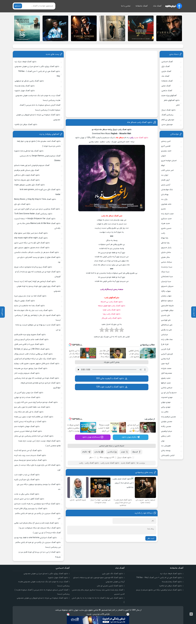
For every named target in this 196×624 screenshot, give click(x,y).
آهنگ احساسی (167, 61)
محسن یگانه (166, 426)
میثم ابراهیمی (166, 431)
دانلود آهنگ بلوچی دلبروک (24, 300)
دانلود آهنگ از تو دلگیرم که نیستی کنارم (30, 421)
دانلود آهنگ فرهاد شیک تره (25, 61)
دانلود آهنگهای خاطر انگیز (172, 102)
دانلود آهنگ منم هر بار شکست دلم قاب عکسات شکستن (36, 252)
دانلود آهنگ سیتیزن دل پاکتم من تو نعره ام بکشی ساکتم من (37, 515)
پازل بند (164, 199)
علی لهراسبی (166, 320)
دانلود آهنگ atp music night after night (31, 238)
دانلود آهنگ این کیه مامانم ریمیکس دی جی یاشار (33, 436)
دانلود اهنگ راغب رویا (111, 314)
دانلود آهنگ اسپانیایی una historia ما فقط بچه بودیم (35, 537)
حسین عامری (166, 228)
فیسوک (135, 452)
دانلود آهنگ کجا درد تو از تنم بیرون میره (30, 296)
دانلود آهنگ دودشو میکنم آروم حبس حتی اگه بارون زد (36, 402)
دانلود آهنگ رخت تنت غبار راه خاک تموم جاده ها (33, 310)
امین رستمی (166, 141)
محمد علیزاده (166, 368)
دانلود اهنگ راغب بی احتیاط (112, 302)
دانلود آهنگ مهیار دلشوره (25, 90)
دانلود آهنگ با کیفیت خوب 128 (110, 387)
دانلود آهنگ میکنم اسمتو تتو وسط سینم (30, 460)
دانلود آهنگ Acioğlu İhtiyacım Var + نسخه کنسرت (34, 218)
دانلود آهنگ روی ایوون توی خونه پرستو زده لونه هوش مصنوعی (38, 288)
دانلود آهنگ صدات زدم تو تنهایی (27, 397)
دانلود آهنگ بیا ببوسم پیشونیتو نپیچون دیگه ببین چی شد (38, 486)
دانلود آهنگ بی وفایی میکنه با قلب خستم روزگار (33, 354)
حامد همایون (166, 204)
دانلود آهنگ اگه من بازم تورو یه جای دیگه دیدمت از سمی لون (37, 467)
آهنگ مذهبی (166, 90)
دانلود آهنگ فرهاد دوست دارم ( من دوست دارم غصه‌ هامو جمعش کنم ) (39, 443)
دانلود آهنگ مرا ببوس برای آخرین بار (28, 392)
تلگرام (84, 452)
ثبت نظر (150, 538)
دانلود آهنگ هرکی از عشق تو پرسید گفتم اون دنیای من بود (38, 259)
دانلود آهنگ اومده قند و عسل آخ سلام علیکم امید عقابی (36, 523)
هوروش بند (166, 445)
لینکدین (110, 452)
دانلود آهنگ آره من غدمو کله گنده (28, 450)
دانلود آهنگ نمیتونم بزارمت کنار (27, 373)
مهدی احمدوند (167, 397)
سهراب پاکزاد (166, 291)
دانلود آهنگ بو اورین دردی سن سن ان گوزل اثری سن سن (37, 209)
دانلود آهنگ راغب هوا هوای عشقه (111, 305)
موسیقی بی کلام (167, 119)
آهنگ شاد (157, 6)
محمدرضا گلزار (166, 373)
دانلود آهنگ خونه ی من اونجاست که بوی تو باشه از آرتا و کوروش (37, 274)
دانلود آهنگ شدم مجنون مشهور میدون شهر (31, 247)
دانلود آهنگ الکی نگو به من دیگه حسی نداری (32, 243)
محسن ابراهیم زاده (168, 417)
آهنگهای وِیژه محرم (169, 95)
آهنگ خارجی (166, 71)
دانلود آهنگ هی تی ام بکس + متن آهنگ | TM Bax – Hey (39, 73)
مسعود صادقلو (167, 300)
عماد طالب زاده (167, 339)
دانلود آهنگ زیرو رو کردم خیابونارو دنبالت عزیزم (33, 267)
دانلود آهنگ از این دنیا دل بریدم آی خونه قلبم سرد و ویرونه (39, 554)
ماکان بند (164, 412)
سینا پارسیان (166, 281)
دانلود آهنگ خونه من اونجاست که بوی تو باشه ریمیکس (36, 378)
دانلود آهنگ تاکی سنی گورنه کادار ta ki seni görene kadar (40, 192)
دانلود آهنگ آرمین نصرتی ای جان (110, 586)
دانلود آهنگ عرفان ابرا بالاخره (26, 124)
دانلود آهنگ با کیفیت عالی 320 (110, 378)
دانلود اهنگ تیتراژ (124, 457)
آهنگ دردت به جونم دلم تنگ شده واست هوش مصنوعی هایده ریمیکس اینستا (37, 98)
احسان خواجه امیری (169, 160)
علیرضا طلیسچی (167, 305)
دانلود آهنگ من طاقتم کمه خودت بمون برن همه (33, 417)
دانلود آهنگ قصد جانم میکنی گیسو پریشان (31, 339)
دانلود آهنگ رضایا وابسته (25, 86)
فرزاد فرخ (164, 344)
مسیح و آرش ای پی (169, 392)
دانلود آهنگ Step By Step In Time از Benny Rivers (35, 199)
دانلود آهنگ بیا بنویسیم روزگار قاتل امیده (30, 508)
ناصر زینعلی (166, 436)
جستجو (18, 6)
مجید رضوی (165, 378)
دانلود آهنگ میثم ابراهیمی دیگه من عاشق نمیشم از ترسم (159, 590)
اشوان (163, 156)
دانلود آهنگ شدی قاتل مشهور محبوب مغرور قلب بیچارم (36, 363)
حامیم (163, 209)
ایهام (163, 165)
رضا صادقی (165, 243)
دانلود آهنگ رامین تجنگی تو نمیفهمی (29, 81)
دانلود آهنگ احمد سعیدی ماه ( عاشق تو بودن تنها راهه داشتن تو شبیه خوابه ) (39, 143)
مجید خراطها (166, 383)
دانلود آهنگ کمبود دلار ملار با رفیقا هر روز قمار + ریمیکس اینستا (37, 317)
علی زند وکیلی (166, 330)
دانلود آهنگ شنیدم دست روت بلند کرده (30, 455)
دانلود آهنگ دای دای (22, 204)
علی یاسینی (165, 315)
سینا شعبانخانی (167, 276)
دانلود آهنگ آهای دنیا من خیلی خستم (29, 499)
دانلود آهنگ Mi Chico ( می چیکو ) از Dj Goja (32, 349)
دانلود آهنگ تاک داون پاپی (112, 573)
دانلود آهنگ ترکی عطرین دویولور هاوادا (29, 185)
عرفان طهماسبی (167, 310)
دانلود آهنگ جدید (141, 137)
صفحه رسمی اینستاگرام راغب (111, 289)
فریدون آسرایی (167, 354)
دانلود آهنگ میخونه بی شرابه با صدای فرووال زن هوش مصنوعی (38, 117)
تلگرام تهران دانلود (129, 437)
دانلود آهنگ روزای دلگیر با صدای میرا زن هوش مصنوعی (37, 66)
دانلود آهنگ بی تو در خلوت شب (27, 474)
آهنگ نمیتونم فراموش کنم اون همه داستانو (31, 165)
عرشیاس (164, 334)
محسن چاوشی (166, 421)
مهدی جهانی (166, 402)
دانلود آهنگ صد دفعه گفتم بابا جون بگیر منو (32, 407)
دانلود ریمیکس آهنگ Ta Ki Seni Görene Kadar (33, 213)
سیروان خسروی (167, 286)
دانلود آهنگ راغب (92, 463)
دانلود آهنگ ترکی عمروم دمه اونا (27, 180)
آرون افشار (165, 180)
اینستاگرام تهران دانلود (91, 437)
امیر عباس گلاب (167, 170)
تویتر (123, 452)
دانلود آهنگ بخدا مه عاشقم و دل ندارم (29, 305)
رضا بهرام (164, 238)
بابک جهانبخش (167, 189)
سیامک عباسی (166, 262)
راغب (131, 137)
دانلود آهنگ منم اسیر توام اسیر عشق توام (31, 233)
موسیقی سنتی (167, 124)
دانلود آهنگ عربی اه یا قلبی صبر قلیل (29, 344)
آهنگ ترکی (165, 66)
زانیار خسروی (166, 247)
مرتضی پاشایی (166, 387)
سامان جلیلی (166, 252)
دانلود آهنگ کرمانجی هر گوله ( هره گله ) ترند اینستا (35, 281)
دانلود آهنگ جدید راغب (110, 463)
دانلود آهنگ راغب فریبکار (112, 318)
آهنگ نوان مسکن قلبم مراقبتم (26, 170)
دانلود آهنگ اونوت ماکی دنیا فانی (27, 175)
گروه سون (165, 363)
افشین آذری (165, 146)
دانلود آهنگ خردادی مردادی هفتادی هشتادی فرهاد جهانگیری (40, 385)
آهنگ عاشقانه (142, 6)
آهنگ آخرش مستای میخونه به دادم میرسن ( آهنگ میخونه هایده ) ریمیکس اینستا (40, 107)
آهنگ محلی (166, 86)
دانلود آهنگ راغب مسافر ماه (139, 122)
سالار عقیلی (165, 257)
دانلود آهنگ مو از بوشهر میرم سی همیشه (30, 368)
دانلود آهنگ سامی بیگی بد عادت (26, 494)
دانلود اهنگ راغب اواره (112, 310)
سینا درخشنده (166, 267)
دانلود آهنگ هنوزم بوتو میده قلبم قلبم (30, 334)
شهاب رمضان (166, 296)
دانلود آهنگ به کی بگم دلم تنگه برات (28, 412)
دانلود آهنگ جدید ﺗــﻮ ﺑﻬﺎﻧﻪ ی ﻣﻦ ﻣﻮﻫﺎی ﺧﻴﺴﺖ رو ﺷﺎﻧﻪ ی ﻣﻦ (37, 327)
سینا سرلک (165, 272)
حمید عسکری (166, 218)
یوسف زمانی (166, 450)
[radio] (121, 330)
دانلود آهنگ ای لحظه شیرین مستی (28, 431)
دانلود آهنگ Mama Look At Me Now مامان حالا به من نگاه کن (38, 225)
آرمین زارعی (165, 185)
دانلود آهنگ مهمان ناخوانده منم (27, 426)
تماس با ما (125, 6)
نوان (163, 441)
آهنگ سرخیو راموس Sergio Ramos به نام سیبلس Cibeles (40, 158)
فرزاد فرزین (165, 349)
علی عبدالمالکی (166, 325)
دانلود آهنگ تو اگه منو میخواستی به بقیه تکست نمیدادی (37, 503)
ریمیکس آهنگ (167, 115)
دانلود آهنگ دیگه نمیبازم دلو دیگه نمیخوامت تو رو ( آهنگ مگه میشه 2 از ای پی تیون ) (40, 530)
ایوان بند (164, 175)
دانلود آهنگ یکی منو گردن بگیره (27, 479)
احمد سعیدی (166, 151)
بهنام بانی (165, 194)
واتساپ (97, 452)
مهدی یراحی (165, 407)
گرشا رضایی (165, 358)
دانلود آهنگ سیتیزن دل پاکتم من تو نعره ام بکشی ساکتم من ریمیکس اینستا (38, 544)
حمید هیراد (165, 223)
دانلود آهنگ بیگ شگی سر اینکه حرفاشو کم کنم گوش (35, 358)
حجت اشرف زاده (167, 213)
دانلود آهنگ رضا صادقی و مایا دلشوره (28, 151)
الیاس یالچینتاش (167, 455)
